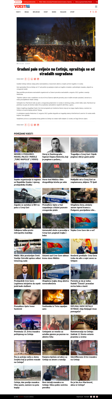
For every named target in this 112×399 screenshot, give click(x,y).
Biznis (54, 12)
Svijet (46, 12)
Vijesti (18, 12)
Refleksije (36, 12)
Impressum (79, 397)
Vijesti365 (20, 396)
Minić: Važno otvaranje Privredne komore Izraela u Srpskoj (32, 2)
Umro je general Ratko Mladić (60, 2)
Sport (72, 12)
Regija (27, 12)
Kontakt (86, 397)
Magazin (63, 12)
